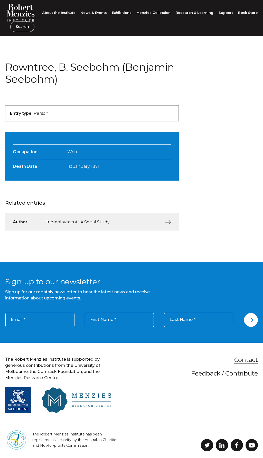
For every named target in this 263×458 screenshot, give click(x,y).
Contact (246, 359)
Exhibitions (121, 13)
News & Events (94, 13)
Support (226, 13)
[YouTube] (252, 445)
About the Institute (59, 13)
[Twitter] (207, 445)
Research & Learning (194, 13)
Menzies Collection (153, 13)
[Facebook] (237, 445)
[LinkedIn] (222, 445)
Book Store (248, 13)
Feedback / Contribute (224, 373)
